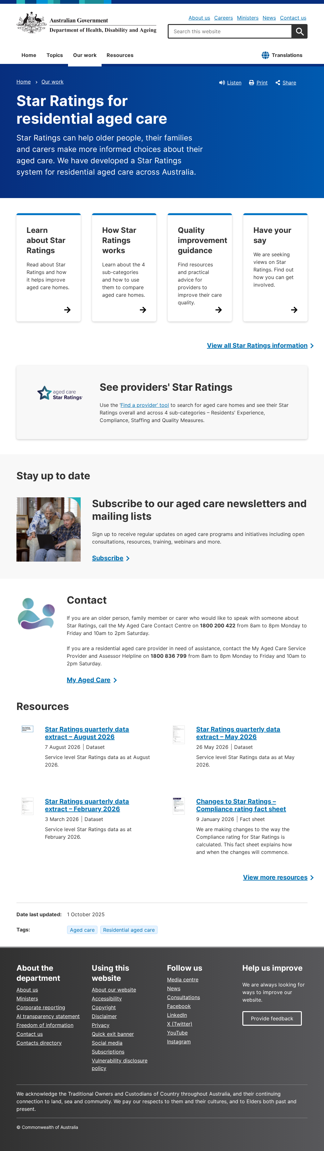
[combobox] (230, 31)
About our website (114, 989)
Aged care (82, 930)
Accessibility (107, 998)
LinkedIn (177, 1015)
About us (199, 18)
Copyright (104, 1007)
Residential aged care (129, 930)
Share (289, 82)
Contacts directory (39, 1043)
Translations (287, 55)
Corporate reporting (40, 1007)
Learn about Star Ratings (46, 240)
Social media (107, 1043)
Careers (223, 18)
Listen (234, 82)
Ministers (248, 18)
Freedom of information (44, 1025)
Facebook (179, 1006)
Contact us (293, 18)
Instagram (179, 1041)
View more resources (275, 877)
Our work (85, 55)
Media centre (182, 979)
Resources (120, 55)
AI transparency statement (48, 1016)
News (269, 18)
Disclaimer (104, 1016)
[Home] (86, 22)
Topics (55, 55)
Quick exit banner (113, 1034)
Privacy (100, 1025)
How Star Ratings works (119, 240)
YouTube (177, 1033)
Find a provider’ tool (145, 405)
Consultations (183, 997)
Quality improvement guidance (202, 240)
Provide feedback (272, 1018)
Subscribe (107, 558)
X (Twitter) (179, 1024)
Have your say (272, 235)
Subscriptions (108, 1051)
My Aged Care (88, 680)
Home (29, 55)
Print (262, 82)
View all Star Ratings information (257, 345)
